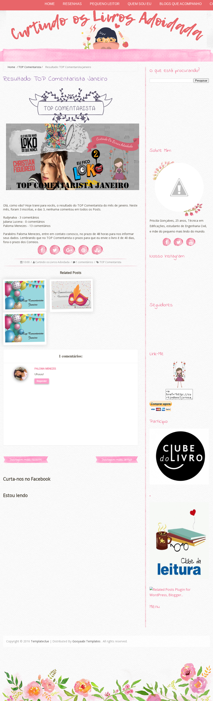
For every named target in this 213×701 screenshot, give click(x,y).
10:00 (26, 262)
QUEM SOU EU (139, 4)
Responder (42, 381)
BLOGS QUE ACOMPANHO (181, 4)
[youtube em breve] (191, 242)
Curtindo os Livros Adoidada (52, 262)
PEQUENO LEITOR (105, 4)
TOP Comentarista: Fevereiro (71, 311)
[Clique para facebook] (167, 242)
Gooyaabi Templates (86, 641)
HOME (50, 4)
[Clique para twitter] (179, 242)
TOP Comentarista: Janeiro (25, 344)
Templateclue (40, 641)
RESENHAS (72, 4)
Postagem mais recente (25, 459)
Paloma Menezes (45, 368)
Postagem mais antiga (117, 459)
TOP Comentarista (30, 67)
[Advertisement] (179, 115)
